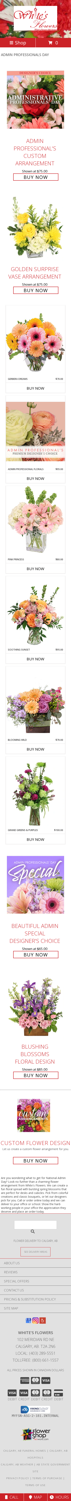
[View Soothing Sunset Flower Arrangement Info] (35, 612)
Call (13, 1497)
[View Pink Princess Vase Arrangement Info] (35, 521)
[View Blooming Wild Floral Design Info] (35, 702)
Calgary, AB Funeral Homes (24, 1450)
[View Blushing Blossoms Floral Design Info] (35, 1005)
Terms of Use (35, 1485)
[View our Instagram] (35, 1322)
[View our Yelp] (42, 1322)
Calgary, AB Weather (17, 1464)
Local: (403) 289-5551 (35, 1353)
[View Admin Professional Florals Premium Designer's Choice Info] (35, 431)
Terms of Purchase (47, 1478)
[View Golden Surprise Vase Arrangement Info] (35, 228)
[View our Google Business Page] (28, 1322)
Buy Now (36, 177)
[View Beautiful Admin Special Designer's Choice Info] (35, 885)
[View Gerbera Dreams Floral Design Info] (35, 341)
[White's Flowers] (35, 28)
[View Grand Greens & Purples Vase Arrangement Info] (35, 792)
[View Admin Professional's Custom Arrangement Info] (35, 100)
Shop (20, 42)
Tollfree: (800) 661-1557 (36, 1360)
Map (37, 1497)
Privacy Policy (17, 1478)
